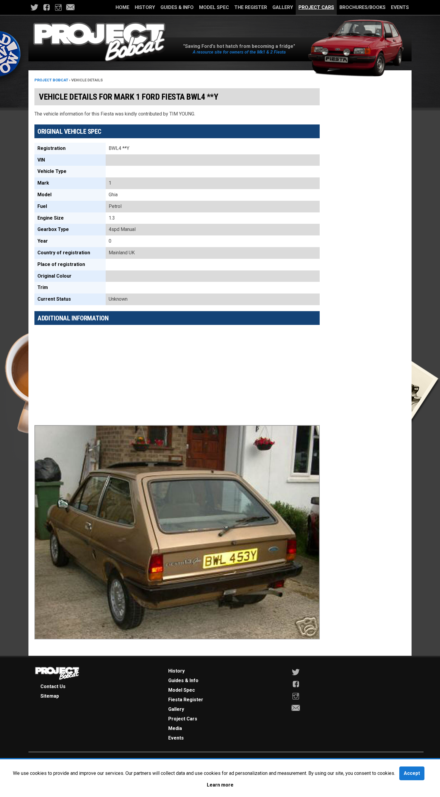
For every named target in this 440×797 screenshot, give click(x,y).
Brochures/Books (362, 7)
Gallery (282, 7)
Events (400, 7)
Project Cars (316, 7)
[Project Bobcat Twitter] (34, 7)
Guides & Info (177, 7)
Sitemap (49, 696)
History (145, 7)
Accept (412, 773)
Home (122, 7)
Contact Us (53, 686)
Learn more (220, 785)
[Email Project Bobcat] (70, 7)
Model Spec (214, 7)
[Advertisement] (177, 371)
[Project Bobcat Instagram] (58, 7)
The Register (250, 7)
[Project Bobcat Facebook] (46, 7)
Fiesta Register (185, 699)
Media (175, 728)
